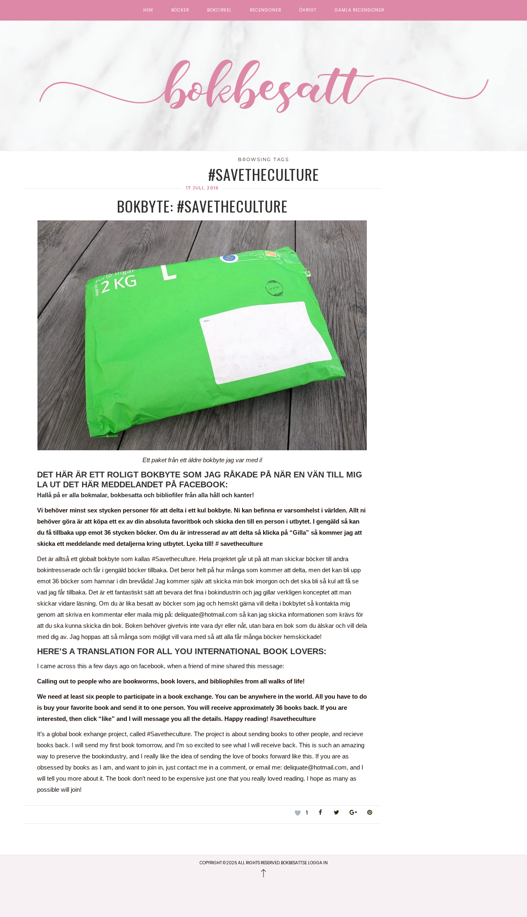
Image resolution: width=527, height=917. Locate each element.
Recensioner (265, 10)
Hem (148, 10)
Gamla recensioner (359, 10)
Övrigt (308, 10)
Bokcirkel (219, 10)
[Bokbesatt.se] (263, 87)
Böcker (180, 10)
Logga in (318, 863)
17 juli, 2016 (202, 188)
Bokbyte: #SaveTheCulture (202, 206)
